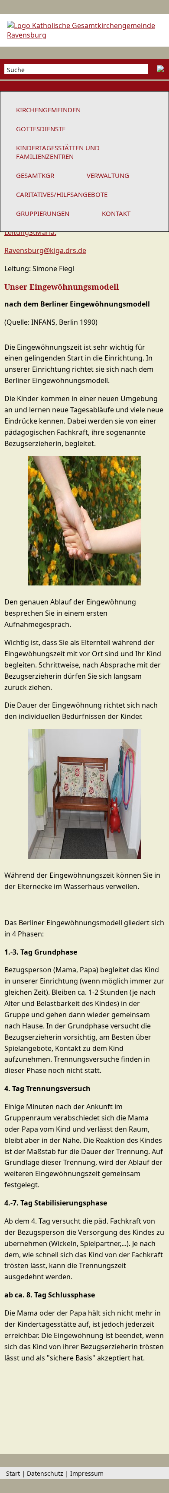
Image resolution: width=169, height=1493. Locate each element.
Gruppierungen (42, 213)
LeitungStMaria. (30, 232)
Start (13, 1473)
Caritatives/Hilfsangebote (61, 194)
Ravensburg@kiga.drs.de (45, 250)
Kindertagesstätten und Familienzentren (58, 152)
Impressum (87, 1473)
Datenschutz (45, 1473)
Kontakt (116, 213)
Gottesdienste (40, 128)
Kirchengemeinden (48, 109)
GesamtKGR (35, 175)
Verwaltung (108, 175)
